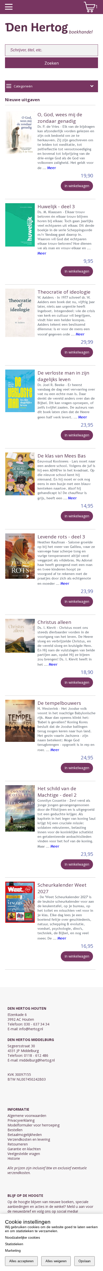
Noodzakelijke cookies (22, 1237)
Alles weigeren (56, 1261)
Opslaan (84, 1261)
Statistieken (14, 1244)
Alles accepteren (21, 1261)
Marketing (13, 1250)
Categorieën (23, 86)
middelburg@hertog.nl (37, 1060)
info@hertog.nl (31, 1028)
